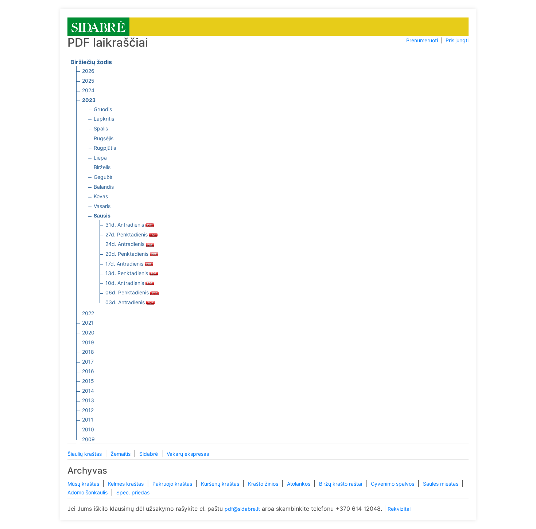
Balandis (104, 187)
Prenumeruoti (422, 40)
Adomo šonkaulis (88, 492)
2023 (89, 100)
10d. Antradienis (125, 283)
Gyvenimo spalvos (393, 484)
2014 (88, 391)
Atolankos (299, 484)
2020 (88, 332)
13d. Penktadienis (127, 273)
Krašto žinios (264, 484)
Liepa (100, 157)
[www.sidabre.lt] (98, 26)
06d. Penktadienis (127, 292)
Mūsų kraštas (84, 484)
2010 (88, 429)
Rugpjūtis (105, 148)
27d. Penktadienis (127, 234)
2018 (88, 352)
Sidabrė (149, 454)
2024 (88, 90)
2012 (88, 410)
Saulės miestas (441, 484)
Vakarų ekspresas (188, 454)
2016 (88, 371)
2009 (88, 439)
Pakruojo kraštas (173, 484)
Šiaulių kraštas (85, 454)
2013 (88, 400)
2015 (88, 381)
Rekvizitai (399, 509)
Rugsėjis (103, 138)
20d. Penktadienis (127, 254)
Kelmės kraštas (126, 484)
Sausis (102, 215)
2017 (88, 361)
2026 (88, 71)
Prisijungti (457, 40)
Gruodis (103, 109)
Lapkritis (104, 118)
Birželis (102, 167)
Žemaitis (121, 454)
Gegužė (103, 177)
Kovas (101, 196)
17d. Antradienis (125, 263)
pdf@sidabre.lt (242, 509)
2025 (88, 81)
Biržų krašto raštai (341, 484)
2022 (88, 313)
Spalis (101, 128)
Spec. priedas (132, 492)
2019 (88, 342)
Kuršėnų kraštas (221, 484)
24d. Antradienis (125, 244)
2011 (87, 419)
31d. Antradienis (125, 225)
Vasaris (102, 206)
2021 (88, 323)
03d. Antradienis (125, 302)
